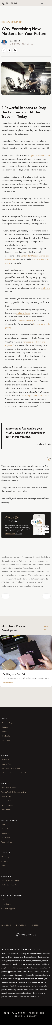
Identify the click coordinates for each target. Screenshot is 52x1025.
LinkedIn (35, 925)
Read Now (7, 683)
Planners (4, 727)
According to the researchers (34, 395)
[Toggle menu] (47, 3)
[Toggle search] (42, 3)
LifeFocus (5, 760)
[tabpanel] (26, 661)
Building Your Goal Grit (14, 674)
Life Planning (6, 723)
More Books (6, 810)
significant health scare (40, 155)
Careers (4, 861)
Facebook (6, 925)
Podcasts (5, 833)
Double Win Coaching (10, 881)
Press (3, 866)
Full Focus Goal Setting (10, 768)
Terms (18, 1016)
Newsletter (5, 829)
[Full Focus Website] (26, 934)
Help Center (6, 904)
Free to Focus (7, 764)
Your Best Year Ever (9, 801)
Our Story (5, 857)
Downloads (5, 838)
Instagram (20, 925)
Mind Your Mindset (9, 788)
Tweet (49, 459)
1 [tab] (20, 696)
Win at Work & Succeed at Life (13, 792)
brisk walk (45, 288)
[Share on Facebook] (3, 50)
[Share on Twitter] (9, 50)
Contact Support (8, 909)
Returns (4, 900)
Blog (3, 824)
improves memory (25, 320)
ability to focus (23, 313)
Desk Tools (5, 740)
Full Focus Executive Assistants (14, 773)
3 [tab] (28, 696)
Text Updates (6, 842)
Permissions (37, 1013)
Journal (4, 732)
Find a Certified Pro (9, 885)
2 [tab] (24, 696)
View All (46, 628)
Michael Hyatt (14, 41)
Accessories (6, 745)
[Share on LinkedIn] (15, 50)
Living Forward (7, 805)
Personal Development (11, 22)
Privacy (32, 1016)
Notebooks (5, 736)
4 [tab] (31, 696)
